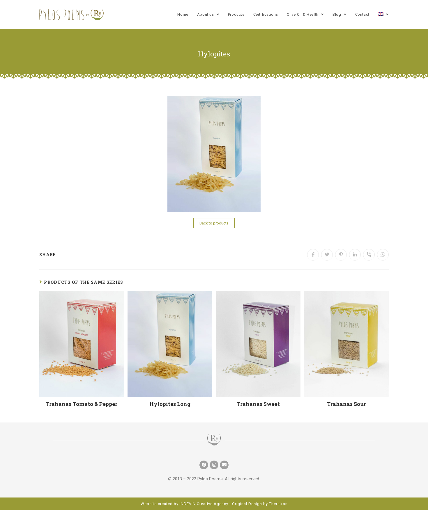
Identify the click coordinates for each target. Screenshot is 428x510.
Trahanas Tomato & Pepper (81, 403)
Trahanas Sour (346, 403)
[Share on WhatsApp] (383, 255)
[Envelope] (224, 465)
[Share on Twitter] (327, 255)
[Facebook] (203, 465)
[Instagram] (214, 465)
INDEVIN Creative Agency (204, 504)
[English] (383, 14)
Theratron (278, 504)
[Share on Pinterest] (341, 255)
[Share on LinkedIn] (355, 255)
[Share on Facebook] (313, 255)
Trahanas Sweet (258, 403)
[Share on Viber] (369, 255)
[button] (214, 223)
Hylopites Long (169, 403)
